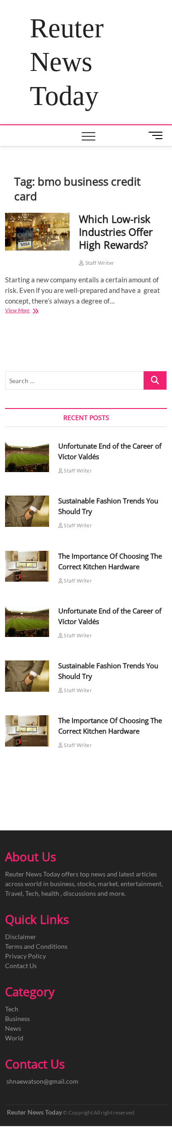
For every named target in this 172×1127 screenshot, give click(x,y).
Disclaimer (20, 936)
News (13, 1028)
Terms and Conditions (36, 946)
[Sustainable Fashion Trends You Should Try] (27, 511)
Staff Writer (99, 262)
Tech (11, 1009)
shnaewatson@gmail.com (42, 1081)
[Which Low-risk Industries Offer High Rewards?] (37, 232)
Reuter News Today (67, 62)
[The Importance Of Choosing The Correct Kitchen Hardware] (27, 566)
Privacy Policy (25, 956)
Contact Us (21, 965)
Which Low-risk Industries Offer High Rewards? (116, 231)
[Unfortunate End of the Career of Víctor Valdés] (27, 456)
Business (17, 1018)
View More (28, 311)
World (14, 1038)
